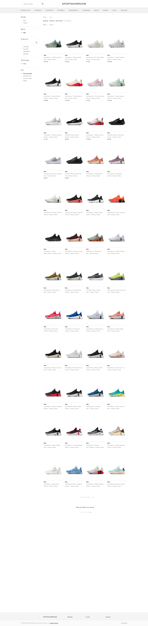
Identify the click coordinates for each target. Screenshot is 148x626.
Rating (25, 80)
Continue (124, 623)
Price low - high (27, 78)
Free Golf (25, 49)
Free (24, 63)
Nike (24, 32)
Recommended (27, 73)
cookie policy (54, 623)
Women (25, 23)
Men (24, 20)
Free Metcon (26, 51)
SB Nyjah (25, 53)
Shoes (45, 17)
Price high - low (27, 76)
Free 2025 (26, 46)
